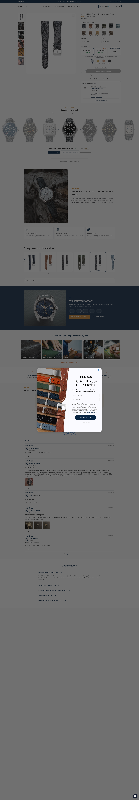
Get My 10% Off (85, 417)
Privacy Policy (90, 412)
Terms (95, 412)
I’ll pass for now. (85, 422)
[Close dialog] (99, 370)
